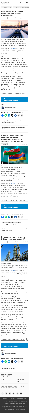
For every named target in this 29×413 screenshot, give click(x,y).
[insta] (6, 393)
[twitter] (12, 115)
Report (13, 48)
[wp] (5, 115)
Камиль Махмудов (10, 107)
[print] (18, 115)
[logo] (5, 2)
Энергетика (4, 18)
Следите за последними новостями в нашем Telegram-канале (15, 99)
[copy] (22, 115)
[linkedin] (15, 115)
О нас (2, 379)
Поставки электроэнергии (9, 200)
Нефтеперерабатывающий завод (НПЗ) (13, 339)
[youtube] (21, 393)
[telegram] (9, 115)
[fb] (2, 115)
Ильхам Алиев (6, 7)
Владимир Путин (7, 93)
